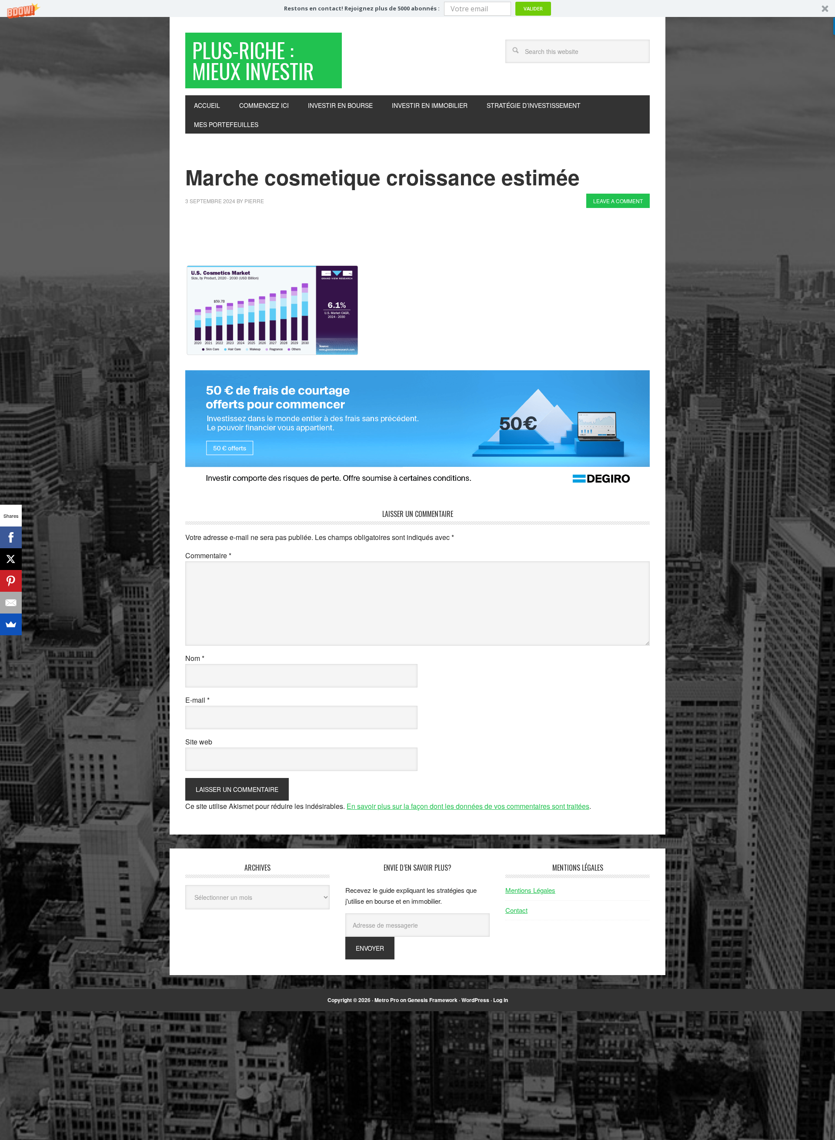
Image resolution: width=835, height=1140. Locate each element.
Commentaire (208, 555)
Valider (533, 8)
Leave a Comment (618, 201)
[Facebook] (11, 537)
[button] (417, 8)
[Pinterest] (11, 581)
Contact (516, 910)
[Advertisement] (343, 238)
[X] (11, 559)
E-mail (197, 700)
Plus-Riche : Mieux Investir (253, 60)
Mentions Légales (530, 890)
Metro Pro (386, 1000)
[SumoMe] (11, 624)
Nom (194, 658)
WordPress (475, 1000)
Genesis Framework (432, 1000)
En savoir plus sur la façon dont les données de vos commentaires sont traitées (468, 806)
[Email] (11, 603)
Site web (198, 742)
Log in (500, 1000)
